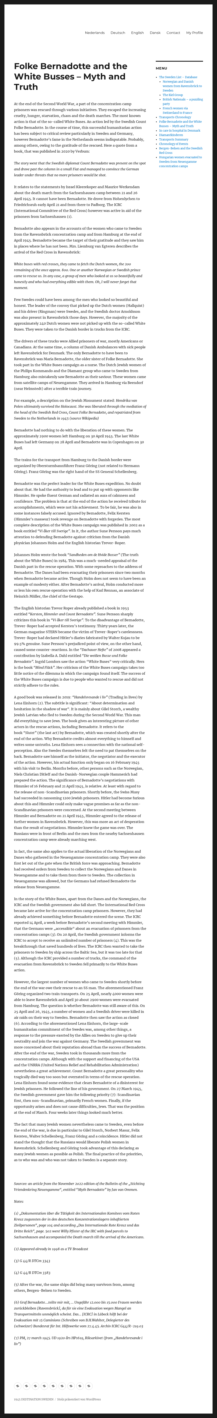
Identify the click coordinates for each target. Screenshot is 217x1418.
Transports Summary (173, 139)
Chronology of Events (173, 144)
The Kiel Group (173, 95)
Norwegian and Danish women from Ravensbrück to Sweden (182, 86)
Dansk (155, 33)
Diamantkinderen (171, 135)
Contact (173, 33)
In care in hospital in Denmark (179, 130)
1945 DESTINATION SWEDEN (33, 1399)
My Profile (194, 33)
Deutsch (118, 33)
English (137, 33)
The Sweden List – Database (178, 77)
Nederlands (95, 33)
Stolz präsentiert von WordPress (79, 1399)
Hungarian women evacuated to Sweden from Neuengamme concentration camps (180, 162)
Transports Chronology (175, 117)
